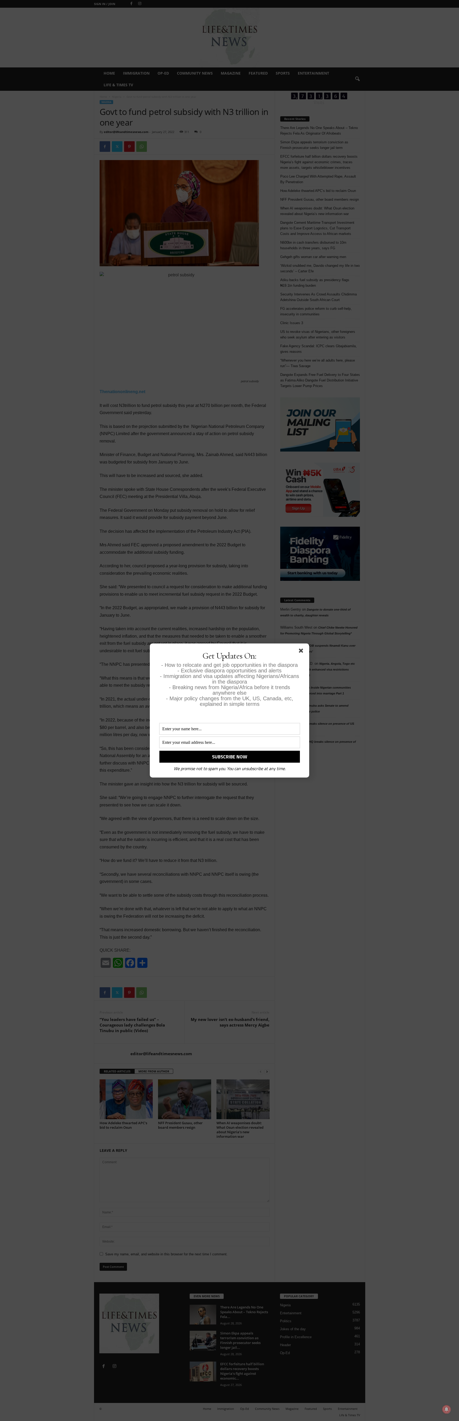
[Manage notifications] (446, 1409)
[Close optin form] (302, 652)
